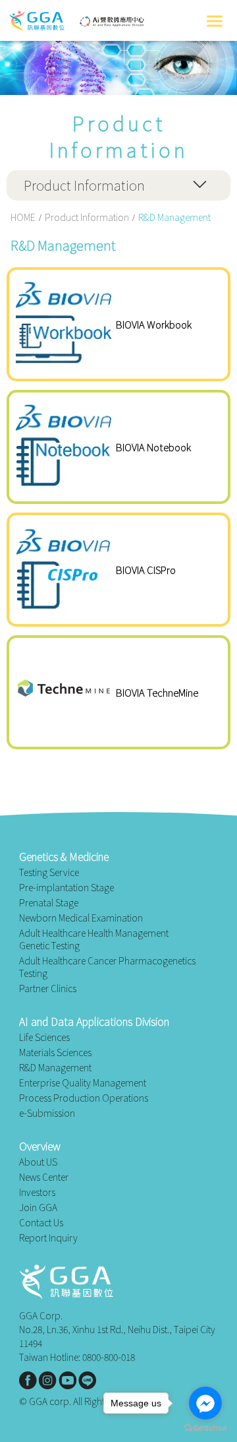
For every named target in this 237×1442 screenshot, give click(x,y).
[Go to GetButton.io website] (205, 1428)
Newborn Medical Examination (81, 918)
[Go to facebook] (205, 1403)
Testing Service (49, 872)
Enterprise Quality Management (82, 1083)
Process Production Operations (83, 1098)
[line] (87, 1380)
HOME (23, 217)
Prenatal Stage (48, 902)
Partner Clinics (47, 988)
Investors (37, 1192)
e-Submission (47, 1113)
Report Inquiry (48, 1238)
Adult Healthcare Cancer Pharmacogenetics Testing (107, 967)
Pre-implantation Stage (66, 887)
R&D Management (55, 1067)
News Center (43, 1177)
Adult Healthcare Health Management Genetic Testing (94, 939)
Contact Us (41, 1222)
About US (38, 1162)
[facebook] (28, 1380)
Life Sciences (44, 1037)
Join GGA (38, 1207)
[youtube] (67, 1380)
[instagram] (48, 1380)
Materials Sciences (55, 1052)
